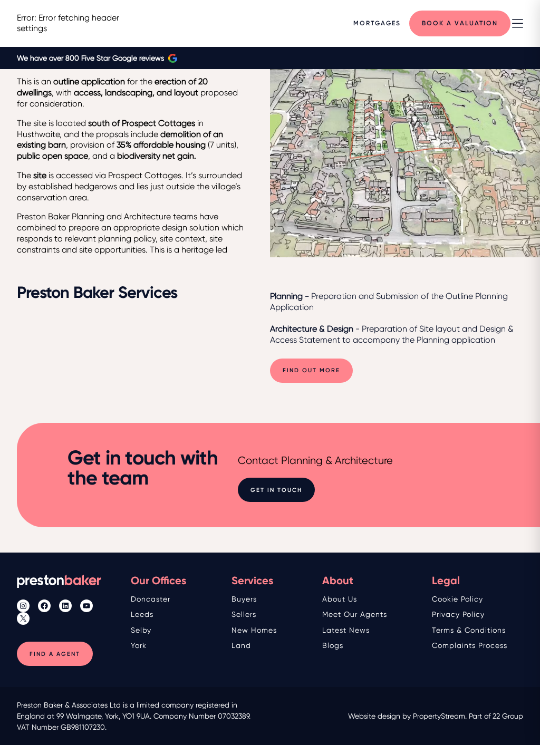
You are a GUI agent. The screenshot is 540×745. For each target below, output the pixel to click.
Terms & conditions (469, 630)
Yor (136, 645)
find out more (311, 370)
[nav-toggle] (517, 23)
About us (339, 599)
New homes (254, 630)
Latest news (346, 630)
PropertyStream (439, 716)
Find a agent (55, 654)
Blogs (332, 645)
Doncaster (150, 599)
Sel (136, 630)
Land (241, 645)
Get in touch (276, 490)
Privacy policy (458, 614)
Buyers (244, 599)
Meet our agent (352, 614)
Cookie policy (457, 599)
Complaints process (469, 645)
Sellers (244, 614)
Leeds (142, 614)
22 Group (508, 716)
